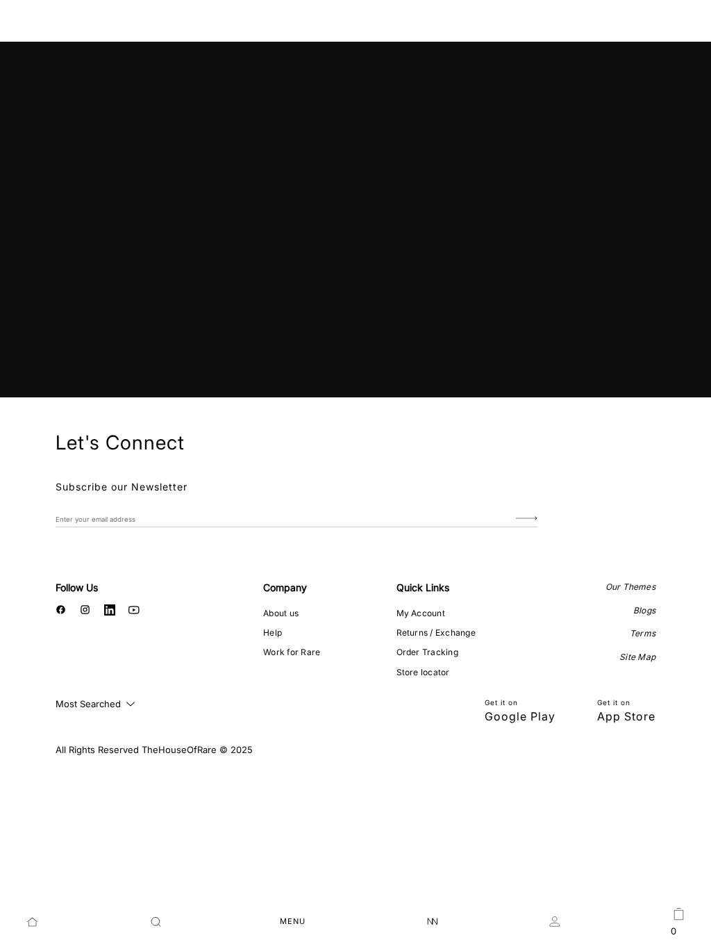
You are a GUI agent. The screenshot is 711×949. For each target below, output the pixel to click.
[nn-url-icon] (432, 922)
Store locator (423, 672)
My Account (420, 613)
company (285, 587)
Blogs (644, 610)
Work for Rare (291, 652)
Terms (642, 633)
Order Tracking (427, 652)
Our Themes (630, 586)
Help (272, 632)
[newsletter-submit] (526, 518)
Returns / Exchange (436, 632)
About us (281, 613)
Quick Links (422, 587)
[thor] (355, 22)
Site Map (637, 657)
